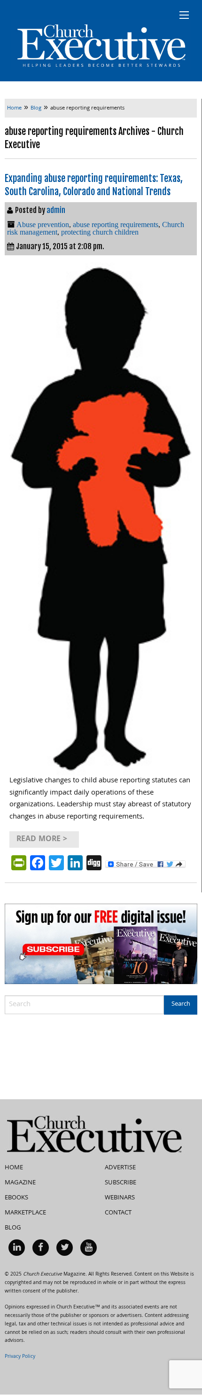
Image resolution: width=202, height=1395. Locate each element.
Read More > (41, 839)
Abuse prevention (42, 225)
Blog (13, 1228)
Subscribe (120, 1183)
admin (56, 210)
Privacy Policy (20, 1357)
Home (14, 1168)
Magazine (20, 1183)
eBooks (16, 1198)
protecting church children (100, 232)
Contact (118, 1213)
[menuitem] (17, 1248)
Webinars (120, 1198)
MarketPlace (25, 1213)
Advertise (120, 1168)
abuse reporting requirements (115, 225)
